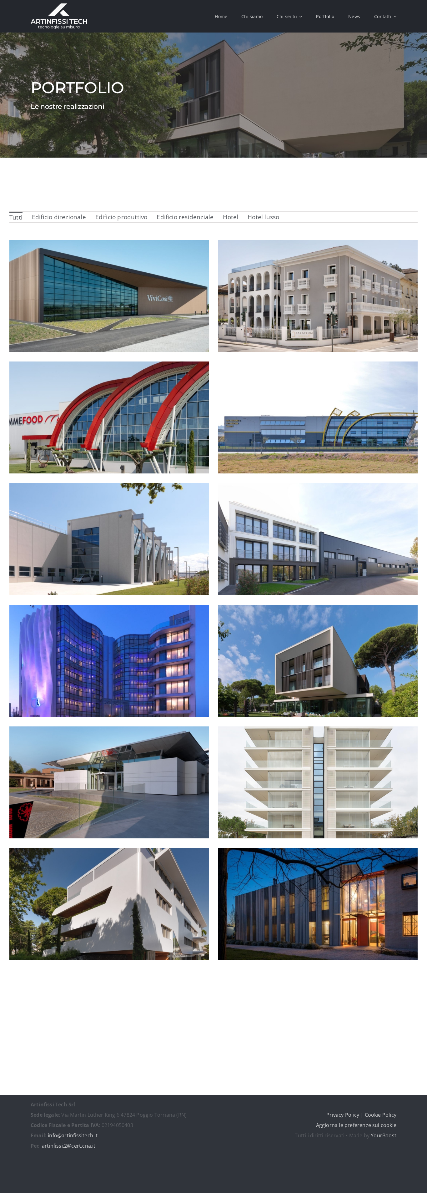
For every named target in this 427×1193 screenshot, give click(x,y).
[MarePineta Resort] (318, 661)
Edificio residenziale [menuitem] (185, 217)
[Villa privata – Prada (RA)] (318, 904)
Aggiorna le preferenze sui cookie (356, 1125)
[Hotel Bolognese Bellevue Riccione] (318, 296)
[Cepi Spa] (109, 539)
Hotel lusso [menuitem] (263, 217)
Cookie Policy (380, 1114)
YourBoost (383, 1135)
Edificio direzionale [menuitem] (59, 217)
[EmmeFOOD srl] (109, 417)
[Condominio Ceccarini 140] (109, 904)
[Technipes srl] (318, 539)
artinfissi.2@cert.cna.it (69, 1145)
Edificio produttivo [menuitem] (121, 217)
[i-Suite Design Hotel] (109, 661)
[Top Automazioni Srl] (318, 417)
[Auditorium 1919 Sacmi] (109, 782)
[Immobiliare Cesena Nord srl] (318, 782)
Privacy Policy (342, 1114)
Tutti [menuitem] (16, 217)
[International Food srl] (109, 296)
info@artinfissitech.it (73, 1135)
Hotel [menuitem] (230, 217)
